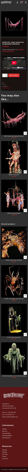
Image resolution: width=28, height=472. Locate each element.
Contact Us (5, 458)
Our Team (5, 454)
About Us (4, 431)
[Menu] (25, 2)
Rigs (9, 87)
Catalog (4, 429)
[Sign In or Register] (17, 2)
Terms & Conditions (22, 469)
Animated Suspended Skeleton (12, 50)
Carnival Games (6, 433)
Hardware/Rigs (5, 87)
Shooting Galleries (7, 435)
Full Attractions (6, 438)
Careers (4, 456)
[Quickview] (25, 133)
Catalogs (4, 452)
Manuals (4, 450)
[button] (25, 13)
